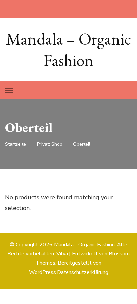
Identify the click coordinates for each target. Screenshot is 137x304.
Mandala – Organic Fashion (68, 49)
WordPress (42, 272)
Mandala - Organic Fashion (84, 244)
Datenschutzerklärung (82, 272)
